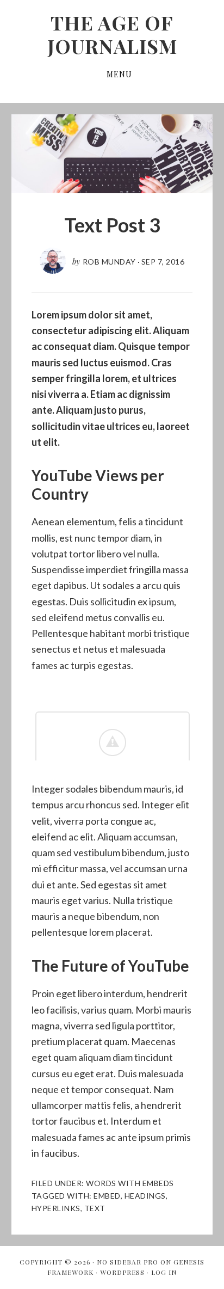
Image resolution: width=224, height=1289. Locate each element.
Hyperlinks (56, 1208)
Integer (48, 789)
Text (94, 1208)
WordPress (122, 1272)
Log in (164, 1272)
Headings (145, 1195)
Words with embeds (130, 1183)
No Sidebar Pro (127, 1261)
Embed (107, 1195)
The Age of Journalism (112, 34)
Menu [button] (119, 74)
